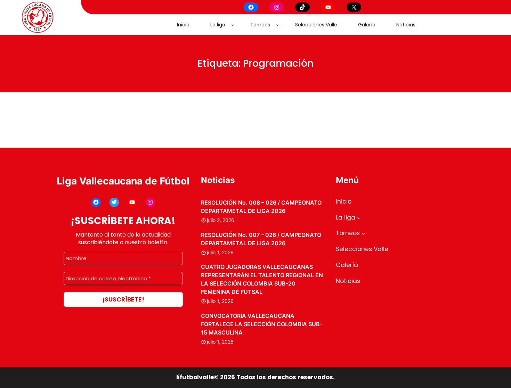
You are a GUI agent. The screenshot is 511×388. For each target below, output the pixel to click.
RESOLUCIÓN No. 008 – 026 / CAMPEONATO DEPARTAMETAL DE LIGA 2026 (261, 206)
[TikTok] (302, 7)
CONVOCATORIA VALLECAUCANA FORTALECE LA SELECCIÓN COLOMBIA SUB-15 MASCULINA (261, 324)
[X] (354, 7)
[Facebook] (251, 7)
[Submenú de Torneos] (277, 24)
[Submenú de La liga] (232, 24)
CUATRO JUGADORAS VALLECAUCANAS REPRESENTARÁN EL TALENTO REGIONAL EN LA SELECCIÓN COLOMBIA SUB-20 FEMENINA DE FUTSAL (262, 279)
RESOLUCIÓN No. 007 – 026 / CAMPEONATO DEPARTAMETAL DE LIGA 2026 (261, 239)
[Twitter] (114, 202)
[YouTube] (328, 7)
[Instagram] (276, 7)
